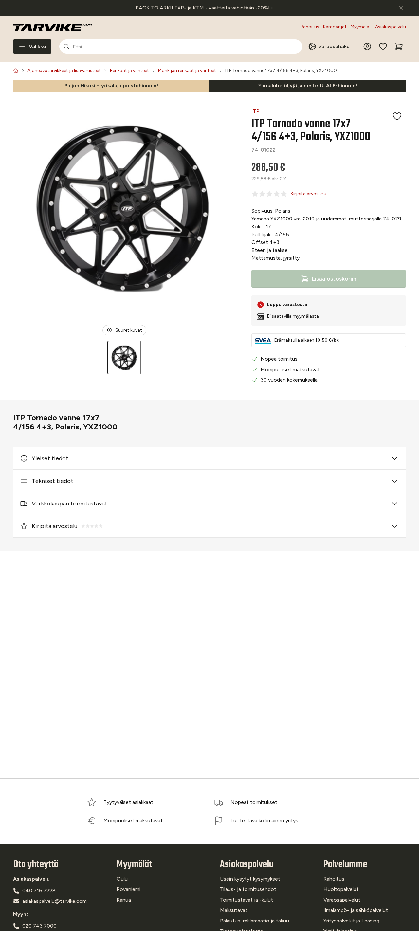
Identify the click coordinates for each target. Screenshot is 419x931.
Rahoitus (310, 26)
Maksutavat (233, 910)
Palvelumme (345, 865)
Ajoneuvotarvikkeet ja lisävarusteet (64, 70)
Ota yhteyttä (35, 865)
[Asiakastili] (367, 46)
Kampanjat (335, 26)
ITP (255, 111)
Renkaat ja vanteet (129, 70)
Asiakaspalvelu (390, 26)
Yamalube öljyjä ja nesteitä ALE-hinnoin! (307, 86)
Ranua (124, 900)
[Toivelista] (383, 46)
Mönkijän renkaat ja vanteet (187, 70)
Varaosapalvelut (341, 900)
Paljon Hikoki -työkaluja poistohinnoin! (111, 86)
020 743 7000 (39, 926)
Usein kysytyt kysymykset (250, 879)
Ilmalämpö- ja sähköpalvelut (355, 910)
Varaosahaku (334, 46)
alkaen (320, 340)
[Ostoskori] (399, 46)
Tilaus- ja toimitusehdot (248, 889)
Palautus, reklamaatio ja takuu (254, 921)
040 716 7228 (39, 890)
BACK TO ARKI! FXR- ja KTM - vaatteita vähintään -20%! (204, 8)
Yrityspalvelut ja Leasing (351, 921)
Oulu (122, 879)
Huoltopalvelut (341, 889)
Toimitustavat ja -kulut (246, 900)
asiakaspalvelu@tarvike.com (54, 901)
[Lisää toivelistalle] (397, 116)
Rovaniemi (128, 889)
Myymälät (361, 26)
